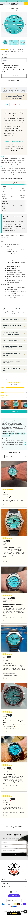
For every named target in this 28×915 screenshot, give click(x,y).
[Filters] (2, 456)
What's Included (10, 235)
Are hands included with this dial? (12, 369)
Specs (2, 235)
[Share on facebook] (3, 505)
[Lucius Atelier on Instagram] (16, 892)
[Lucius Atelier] (14, 3)
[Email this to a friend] (19, 104)
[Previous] (2, 25)
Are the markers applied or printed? (11, 354)
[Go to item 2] (16, 404)
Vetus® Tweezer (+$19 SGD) (10, 67)
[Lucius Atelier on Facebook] (14, 892)
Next (17, 8)
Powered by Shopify (19, 911)
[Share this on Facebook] (11, 104)
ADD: (2, 63)
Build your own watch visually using (14, 1)
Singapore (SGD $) (13, 900)
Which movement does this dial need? (11, 361)
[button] (5, 49)
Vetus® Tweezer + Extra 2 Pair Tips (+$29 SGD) (13, 70)
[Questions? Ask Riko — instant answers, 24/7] (25, 911)
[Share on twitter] (6, 505)
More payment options (14, 80)
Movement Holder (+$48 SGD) (11, 65)
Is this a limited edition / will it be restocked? (12, 346)
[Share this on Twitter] (8, 104)
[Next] (25, 25)
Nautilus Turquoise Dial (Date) (5, 196)
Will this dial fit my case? (11, 319)
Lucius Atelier (10, 911)
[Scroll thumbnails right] (25, 404)
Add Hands (4, 57)
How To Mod (4, 237)
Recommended (20, 235)
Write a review (14, 411)
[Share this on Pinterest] (15, 104)
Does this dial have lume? (11, 340)
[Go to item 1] (6, 404)
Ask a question (14, 415)
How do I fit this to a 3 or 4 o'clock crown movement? (11, 333)
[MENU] (1, 3)
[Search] (22, 3)
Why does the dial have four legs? (12, 326)
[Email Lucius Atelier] (11, 892)
